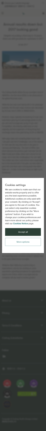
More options (23, 241)
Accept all (23, 232)
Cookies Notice (20, 223)
